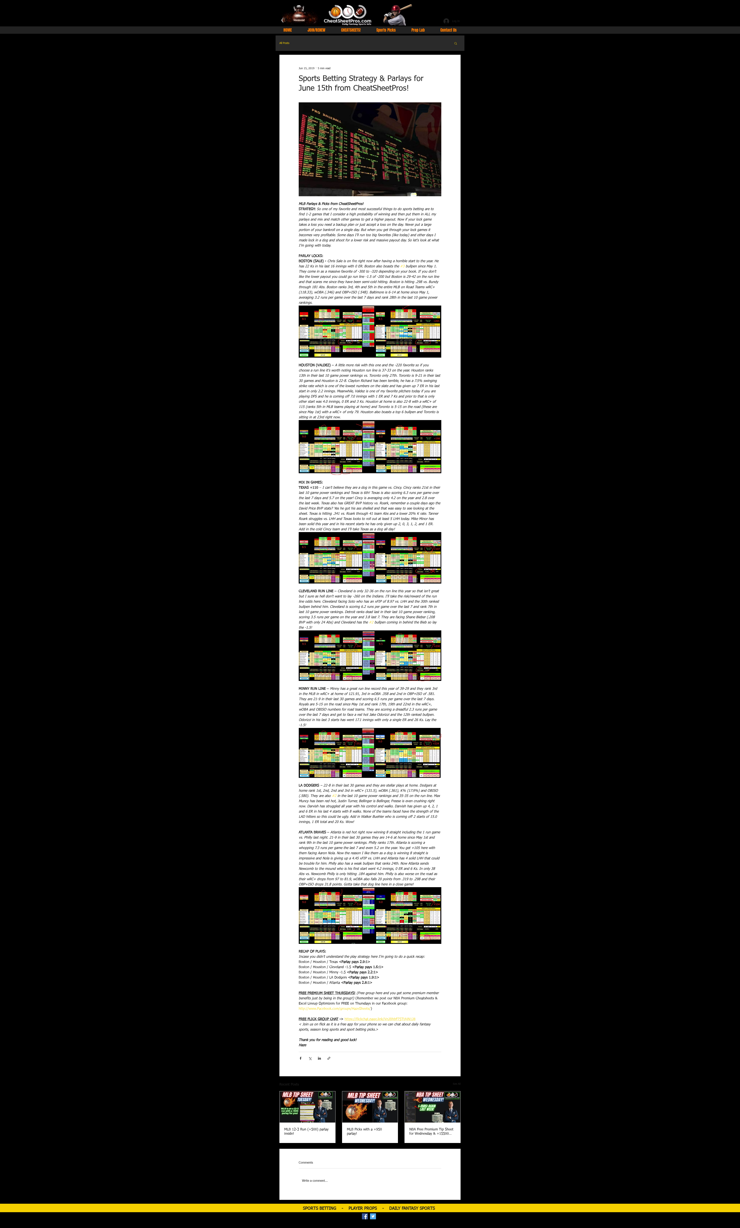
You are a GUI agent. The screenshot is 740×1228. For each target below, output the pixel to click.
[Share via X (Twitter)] (310, 1058)
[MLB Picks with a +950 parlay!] (370, 1107)
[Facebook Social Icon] (365, 1216)
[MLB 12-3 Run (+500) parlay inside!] (307, 1107)
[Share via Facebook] (300, 1058)
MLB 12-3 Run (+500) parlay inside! (306, 1131)
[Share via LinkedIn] (319, 1058)
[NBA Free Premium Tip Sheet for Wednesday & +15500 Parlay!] (432, 1107)
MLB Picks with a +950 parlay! (364, 1131)
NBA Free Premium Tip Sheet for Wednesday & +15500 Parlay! (431, 1132)
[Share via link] (329, 1058)
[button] (455, 43)
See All (457, 1084)
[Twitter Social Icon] (373, 1216)
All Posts (284, 43)
